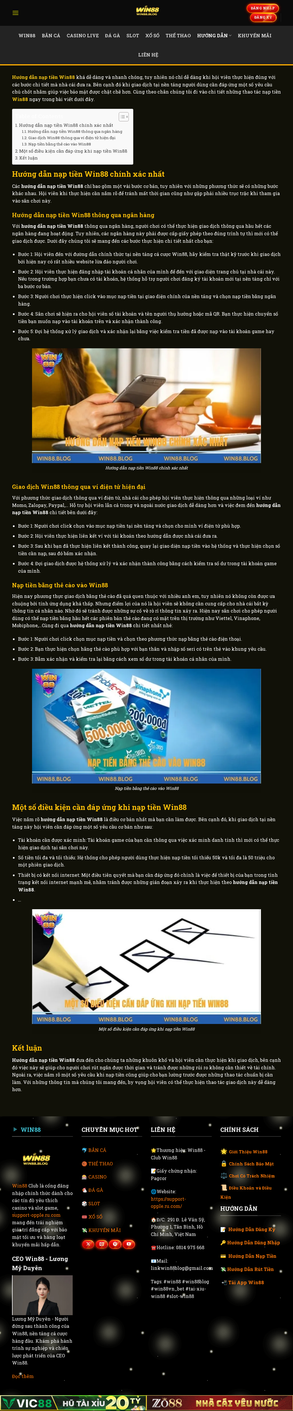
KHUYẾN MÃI (104, 1230)
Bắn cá (51, 35)
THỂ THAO (100, 1164)
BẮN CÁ (97, 1150)
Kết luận (28, 158)
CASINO (97, 1177)
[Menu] (15, 13)
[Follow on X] (88, 1244)
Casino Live (83, 35)
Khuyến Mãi (255, 35)
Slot (132, 35)
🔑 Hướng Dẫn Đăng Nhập (250, 1242)
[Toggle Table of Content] (120, 117)
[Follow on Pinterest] (115, 1244)
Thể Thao (178, 35)
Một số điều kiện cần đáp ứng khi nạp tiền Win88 (73, 151)
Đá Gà (112, 35)
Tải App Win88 (246, 1282)
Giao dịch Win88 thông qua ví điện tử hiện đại (72, 137)
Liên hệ (148, 55)
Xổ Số (152, 35)
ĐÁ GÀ (95, 1190)
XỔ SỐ (95, 1217)
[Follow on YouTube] (128, 1244)
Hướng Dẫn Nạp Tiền (252, 1256)
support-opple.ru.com (36, 1215)
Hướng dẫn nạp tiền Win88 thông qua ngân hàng (75, 131)
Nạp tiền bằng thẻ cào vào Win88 (59, 144)
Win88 (19, 1186)
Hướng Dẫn (212, 35)
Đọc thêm (23, 1376)
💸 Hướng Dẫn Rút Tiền (247, 1269)
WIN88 (26, 35)
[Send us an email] (101, 1244)
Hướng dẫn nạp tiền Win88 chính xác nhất (66, 125)
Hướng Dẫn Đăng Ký (252, 1229)
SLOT (94, 1203)
